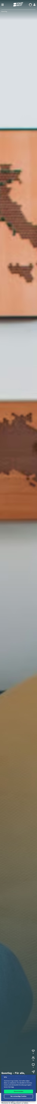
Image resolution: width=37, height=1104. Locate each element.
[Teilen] (33, 1072)
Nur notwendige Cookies (18, 1096)
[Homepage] (18, 4)
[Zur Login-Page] (34, 5)
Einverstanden (18, 1091)
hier (12, 1087)
